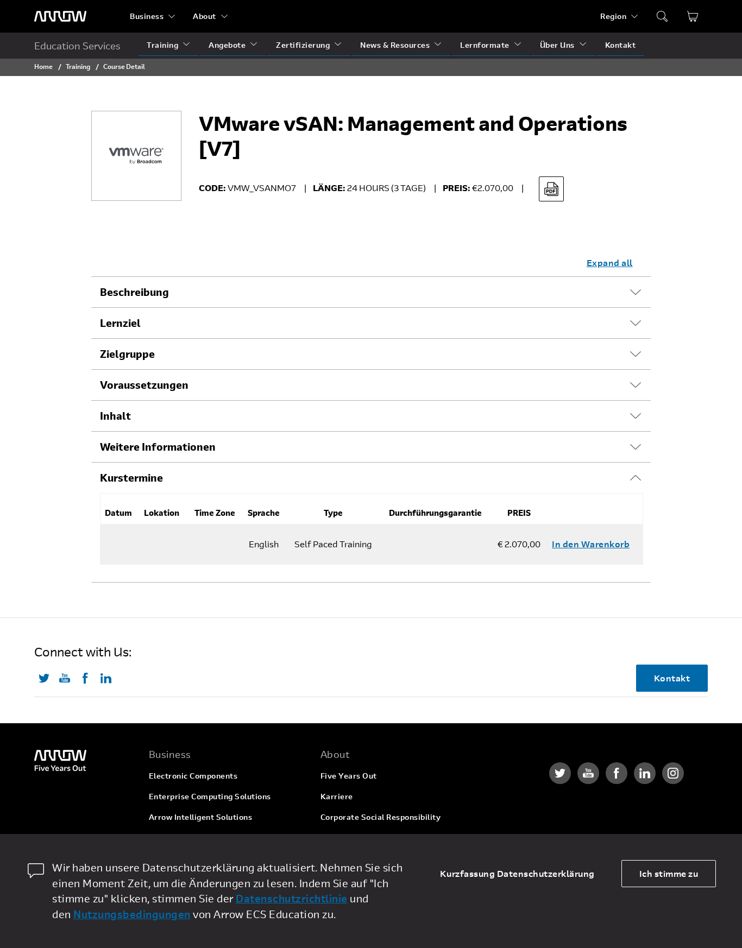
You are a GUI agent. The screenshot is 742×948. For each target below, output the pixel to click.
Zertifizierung (303, 45)
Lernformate (485, 45)
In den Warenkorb (591, 543)
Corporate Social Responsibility (380, 817)
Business (147, 16)
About (204, 16)
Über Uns (557, 45)
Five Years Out (348, 775)
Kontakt (620, 45)
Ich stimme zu (669, 873)
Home (43, 66)
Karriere (336, 796)
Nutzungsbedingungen (132, 914)
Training (162, 45)
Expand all (610, 262)
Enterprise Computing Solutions (210, 796)
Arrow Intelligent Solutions (201, 817)
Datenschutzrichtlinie (292, 898)
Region (613, 16)
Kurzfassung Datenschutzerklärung (517, 873)
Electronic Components (193, 775)
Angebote (227, 45)
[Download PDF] (551, 188)
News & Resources (395, 45)
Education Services (77, 45)
